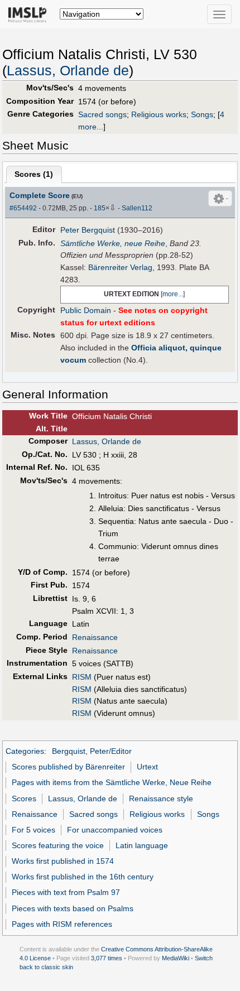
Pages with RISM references (62, 924)
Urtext (147, 766)
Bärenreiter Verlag (120, 267)
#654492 (23, 208)
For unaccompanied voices (114, 829)
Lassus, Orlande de (68, 70)
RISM (82, 676)
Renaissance (95, 637)
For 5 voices (33, 829)
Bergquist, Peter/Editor (92, 751)
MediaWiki (175, 958)
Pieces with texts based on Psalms (72, 908)
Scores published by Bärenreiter (68, 766)
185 (99, 208)
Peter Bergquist (87, 229)
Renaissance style (161, 798)
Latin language (142, 845)
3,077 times (106, 958)
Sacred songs (102, 114)
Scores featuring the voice (58, 845)
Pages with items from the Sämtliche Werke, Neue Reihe (112, 782)
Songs (202, 114)
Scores (24, 798)
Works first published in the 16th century (82, 876)
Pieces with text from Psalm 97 (66, 892)
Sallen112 (137, 208)
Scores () (34, 174)
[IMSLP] (30, 14)
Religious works (158, 114)
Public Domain (85, 310)
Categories (25, 751)
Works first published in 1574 (63, 861)
